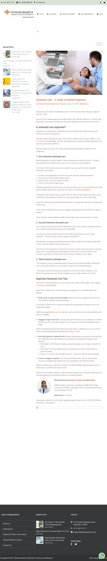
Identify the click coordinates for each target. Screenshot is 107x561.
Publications (8, 529)
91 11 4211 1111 (80, 528)
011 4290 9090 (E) (25, 2)
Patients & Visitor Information (15, 534)
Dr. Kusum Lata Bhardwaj (46, 141)
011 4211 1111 (9, 2)
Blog (101, 14)
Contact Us (40, 2)
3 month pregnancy (82, 190)
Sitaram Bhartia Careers (12, 540)
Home (41, 14)
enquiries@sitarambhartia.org (85, 532)
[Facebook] (72, 544)
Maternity (83, 104)
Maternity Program (68, 14)
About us (6, 523)
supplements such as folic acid (56, 312)
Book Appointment (87, 14)
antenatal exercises (66, 331)
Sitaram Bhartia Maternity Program (52, 104)
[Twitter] (77, 544)
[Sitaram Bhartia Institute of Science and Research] (19, 14)
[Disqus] (69, 473)
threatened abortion (64, 202)
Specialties (52, 14)
